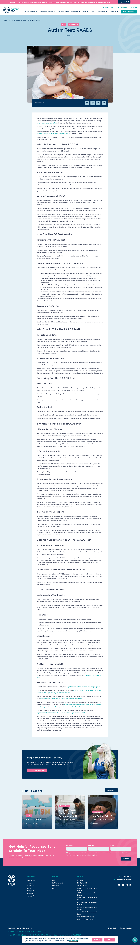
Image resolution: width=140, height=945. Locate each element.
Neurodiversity (36, 20)
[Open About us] (117, 11)
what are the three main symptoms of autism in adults (53, 133)
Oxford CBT (7, 20)
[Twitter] (119, 885)
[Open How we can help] (36, 11)
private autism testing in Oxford (47, 123)
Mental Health (64, 806)
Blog (24, 20)
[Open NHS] (87, 11)
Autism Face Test (34, 819)
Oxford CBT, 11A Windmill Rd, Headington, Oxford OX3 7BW (27, 931)
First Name (69, 845)
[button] (87, 103)
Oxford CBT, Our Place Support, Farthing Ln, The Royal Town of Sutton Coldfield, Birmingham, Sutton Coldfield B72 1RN (45, 935)
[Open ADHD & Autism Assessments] (79, 11)
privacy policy (73, 940)
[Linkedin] (130, 885)
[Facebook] (123, 885)
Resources (17, 20)
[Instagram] (127, 885)
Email (112, 845)
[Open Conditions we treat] (54, 11)
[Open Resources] (106, 11)
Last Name (91, 845)
